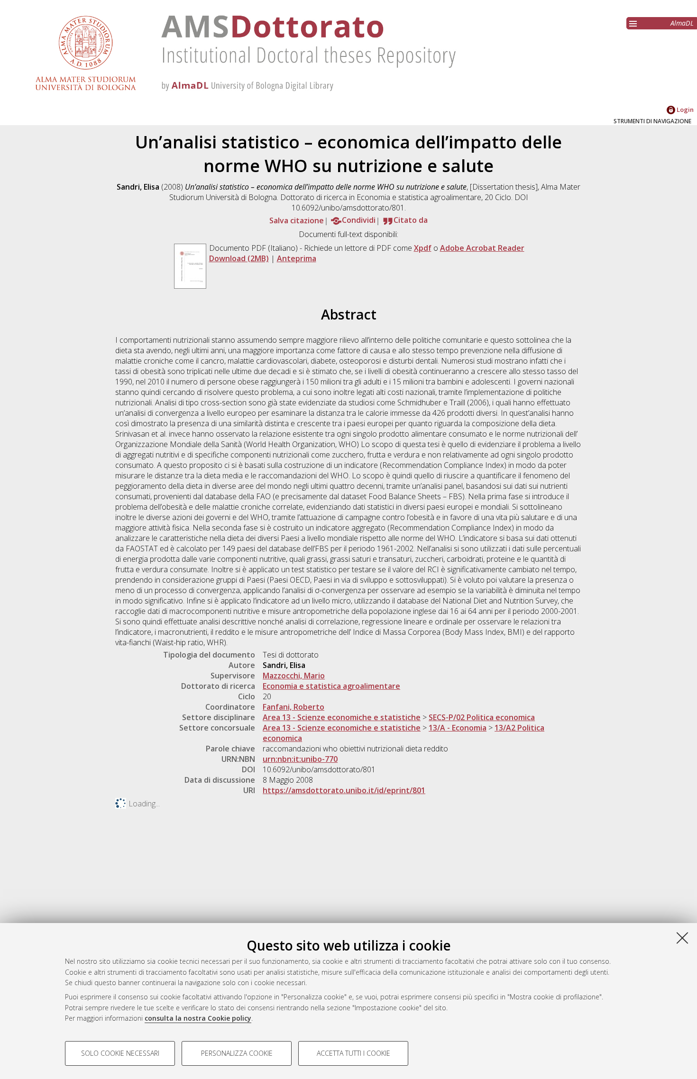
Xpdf (422, 248)
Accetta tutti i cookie (353, 1053)
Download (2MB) (239, 258)
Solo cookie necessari (120, 1053)
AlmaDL (682, 22)
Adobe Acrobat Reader (482, 248)
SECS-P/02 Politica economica (482, 717)
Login (684, 109)
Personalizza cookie (237, 1053)
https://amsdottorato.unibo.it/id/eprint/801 (344, 790)
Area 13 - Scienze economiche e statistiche (342, 717)
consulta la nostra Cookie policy (198, 1018)
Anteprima (296, 258)
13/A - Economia (457, 727)
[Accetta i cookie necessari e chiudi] (682, 937)
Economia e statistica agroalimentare (331, 686)
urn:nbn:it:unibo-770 (300, 759)
